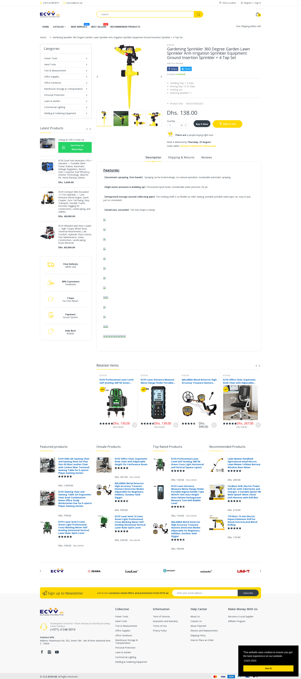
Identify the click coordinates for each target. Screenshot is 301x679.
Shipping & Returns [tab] (181, 157)
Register (248, 2)
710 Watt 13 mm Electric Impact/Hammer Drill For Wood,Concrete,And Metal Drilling (242, 520)
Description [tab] (153, 157)
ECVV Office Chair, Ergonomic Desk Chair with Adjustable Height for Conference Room (239, 381)
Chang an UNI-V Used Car (71, 139)
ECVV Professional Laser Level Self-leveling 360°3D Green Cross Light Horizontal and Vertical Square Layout (116, 381)
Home (43, 37)
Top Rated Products (167, 447)
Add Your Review (175, 63)
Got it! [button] (268, 668)
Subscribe (248, 593)
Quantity (171, 121)
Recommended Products (227, 447)
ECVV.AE (170, 45)
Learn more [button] (250, 660)
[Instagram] (49, 653)
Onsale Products (108, 447)
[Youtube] (57, 653)
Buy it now (202, 124)
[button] (106, 423)
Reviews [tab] (206, 157)
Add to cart (229, 123)
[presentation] (87, 129)
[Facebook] (42, 653)
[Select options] (134, 425)
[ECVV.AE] (66, 14)
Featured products (54, 447)
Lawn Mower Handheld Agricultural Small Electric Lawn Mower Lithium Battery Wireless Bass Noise (244, 463)
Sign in (258, 2)
